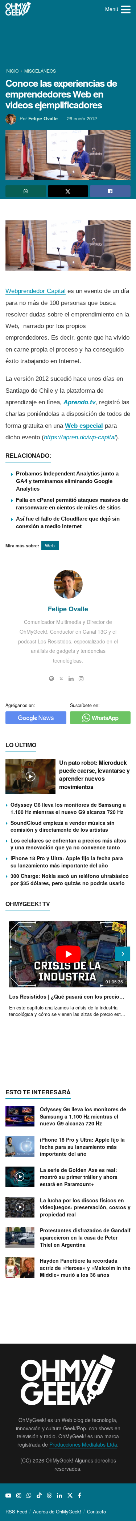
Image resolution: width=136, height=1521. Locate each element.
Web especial (84, 425)
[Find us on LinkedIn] (59, 1495)
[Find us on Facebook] (79, 1495)
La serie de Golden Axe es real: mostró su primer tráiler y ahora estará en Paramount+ (79, 1177)
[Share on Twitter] (68, 191)
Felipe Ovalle (43, 118)
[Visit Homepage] (18, 9)
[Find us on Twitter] (70, 1495)
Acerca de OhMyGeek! (57, 1511)
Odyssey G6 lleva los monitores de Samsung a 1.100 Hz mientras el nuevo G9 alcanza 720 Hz (68, 808)
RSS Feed (16, 1511)
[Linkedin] (71, 678)
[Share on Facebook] (110, 191)
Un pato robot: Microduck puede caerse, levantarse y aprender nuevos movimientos (94, 774)
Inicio (12, 71)
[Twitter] (61, 678)
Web (50, 545)
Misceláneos (40, 71)
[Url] (51, 678)
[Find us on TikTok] (39, 1495)
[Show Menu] (126, 9)
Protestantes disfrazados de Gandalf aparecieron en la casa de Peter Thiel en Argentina (85, 1237)
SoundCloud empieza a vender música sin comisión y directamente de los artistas (63, 826)
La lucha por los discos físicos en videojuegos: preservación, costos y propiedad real (85, 1207)
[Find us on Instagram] (18, 1495)
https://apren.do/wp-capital (80, 437)
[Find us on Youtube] (8, 1495)
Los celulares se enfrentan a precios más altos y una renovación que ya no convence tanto (68, 844)
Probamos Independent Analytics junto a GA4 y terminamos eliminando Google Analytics (67, 481)
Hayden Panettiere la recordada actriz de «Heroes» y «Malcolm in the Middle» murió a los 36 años (85, 1267)
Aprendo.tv (79, 402)
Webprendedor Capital (35, 291)
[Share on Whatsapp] (25, 191)
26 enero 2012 (82, 118)
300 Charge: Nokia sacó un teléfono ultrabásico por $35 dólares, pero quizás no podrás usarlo (70, 879)
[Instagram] (81, 678)
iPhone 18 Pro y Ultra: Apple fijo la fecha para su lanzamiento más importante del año (67, 861)
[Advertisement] (68, 43)
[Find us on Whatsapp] (29, 1495)
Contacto (96, 1511)
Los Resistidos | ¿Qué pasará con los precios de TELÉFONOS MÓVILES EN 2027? (68, 996)
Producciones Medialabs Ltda (83, 1444)
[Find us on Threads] (49, 1495)
